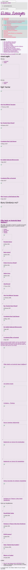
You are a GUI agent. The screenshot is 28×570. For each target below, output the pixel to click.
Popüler (5, 229)
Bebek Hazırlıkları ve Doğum (14, 22)
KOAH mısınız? (8, 534)
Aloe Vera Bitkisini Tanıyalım (10, 41)
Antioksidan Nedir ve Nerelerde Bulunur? (12, 49)
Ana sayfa (6, 18)
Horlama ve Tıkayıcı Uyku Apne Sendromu (14, 523)
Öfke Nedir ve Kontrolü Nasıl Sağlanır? (15, 364)
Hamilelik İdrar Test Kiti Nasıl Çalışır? (12, 48)
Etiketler (5, 231)
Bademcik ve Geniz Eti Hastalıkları (14, 461)
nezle (16, 343)
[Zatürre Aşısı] (8, 271)
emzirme (13, 343)
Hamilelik (6, 19)
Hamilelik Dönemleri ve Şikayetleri (16, 21)
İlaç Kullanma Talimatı (8, 45)
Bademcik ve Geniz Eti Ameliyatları (14, 442)
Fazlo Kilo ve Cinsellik (10, 54)
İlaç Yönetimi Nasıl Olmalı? (9, 42)
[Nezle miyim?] (8, 250)
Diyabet (15, 345)
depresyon (9, 345)
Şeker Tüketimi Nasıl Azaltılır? (11, 544)
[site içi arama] (1, 1)
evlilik (6, 345)
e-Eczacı (6, 34)
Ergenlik (6, 31)
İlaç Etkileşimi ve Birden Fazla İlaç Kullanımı (13, 46)
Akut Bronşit (7, 284)
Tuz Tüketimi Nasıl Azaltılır (9, 47)
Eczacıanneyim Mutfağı (10, 37)
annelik (23, 344)
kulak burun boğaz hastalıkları (6, 343)
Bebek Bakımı (7, 25)
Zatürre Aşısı (7, 273)
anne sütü (19, 344)
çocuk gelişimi (10, 344)
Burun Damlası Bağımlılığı (11, 422)
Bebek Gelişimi (11, 29)
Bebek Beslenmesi (12, 27)
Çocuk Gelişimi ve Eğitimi (10, 30)
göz (25, 344)
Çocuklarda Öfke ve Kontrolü (8, 178)
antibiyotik (19, 343)
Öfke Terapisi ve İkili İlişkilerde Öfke (10, 196)
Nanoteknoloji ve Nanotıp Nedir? (10, 50)
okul (1, 345)
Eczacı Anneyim (13, 13)
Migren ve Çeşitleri (8, 555)
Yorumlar (5, 232)
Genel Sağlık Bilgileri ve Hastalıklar (13, 33)
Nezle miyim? (7, 252)
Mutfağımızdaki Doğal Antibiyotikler (11, 51)
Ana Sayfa (3, 54)
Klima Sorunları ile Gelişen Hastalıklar (15, 481)
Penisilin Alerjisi (8, 241)
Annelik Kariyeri (8, 35)
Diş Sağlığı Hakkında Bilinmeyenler (10, 159)
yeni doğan (15, 344)
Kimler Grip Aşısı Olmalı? (10, 262)
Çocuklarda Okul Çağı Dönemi (8, 141)
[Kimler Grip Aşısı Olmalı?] (8, 260)
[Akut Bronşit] (8, 281)
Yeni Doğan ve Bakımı (12, 26)
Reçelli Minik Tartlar (9, 513)
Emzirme (9, 23)
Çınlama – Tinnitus (9, 403)
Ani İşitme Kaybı (8, 383)
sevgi (13, 345)
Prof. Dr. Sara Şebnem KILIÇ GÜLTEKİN (12, 563)
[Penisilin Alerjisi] (8, 239)
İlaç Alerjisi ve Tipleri (8, 44)
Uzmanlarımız (8, 6)
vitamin (3, 345)
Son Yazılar (6, 230)
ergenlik (6, 344)
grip (22, 343)
